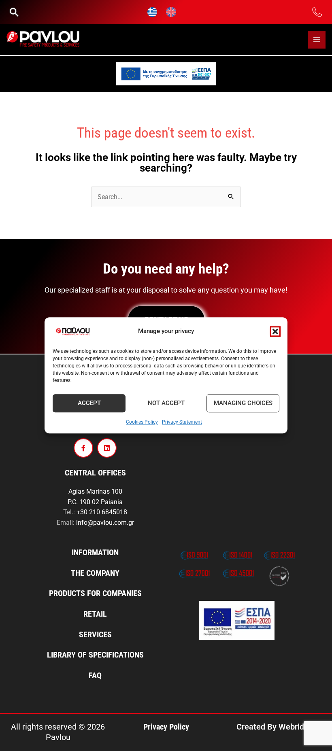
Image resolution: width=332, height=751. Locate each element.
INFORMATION (95, 552)
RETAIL (95, 614)
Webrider (295, 727)
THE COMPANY (95, 573)
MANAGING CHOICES (243, 403)
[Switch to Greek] (152, 12)
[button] (275, 331)
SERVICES (95, 634)
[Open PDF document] (166, 73)
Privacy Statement (182, 422)
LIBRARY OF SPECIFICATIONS (95, 655)
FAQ (95, 675)
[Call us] (317, 11)
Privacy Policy (166, 727)
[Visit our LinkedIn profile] (107, 448)
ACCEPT (89, 403)
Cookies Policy (142, 422)
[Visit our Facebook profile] (83, 448)
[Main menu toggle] (317, 40)
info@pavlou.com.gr (105, 522)
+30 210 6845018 (102, 512)
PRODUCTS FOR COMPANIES (95, 593)
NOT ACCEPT (166, 403)
